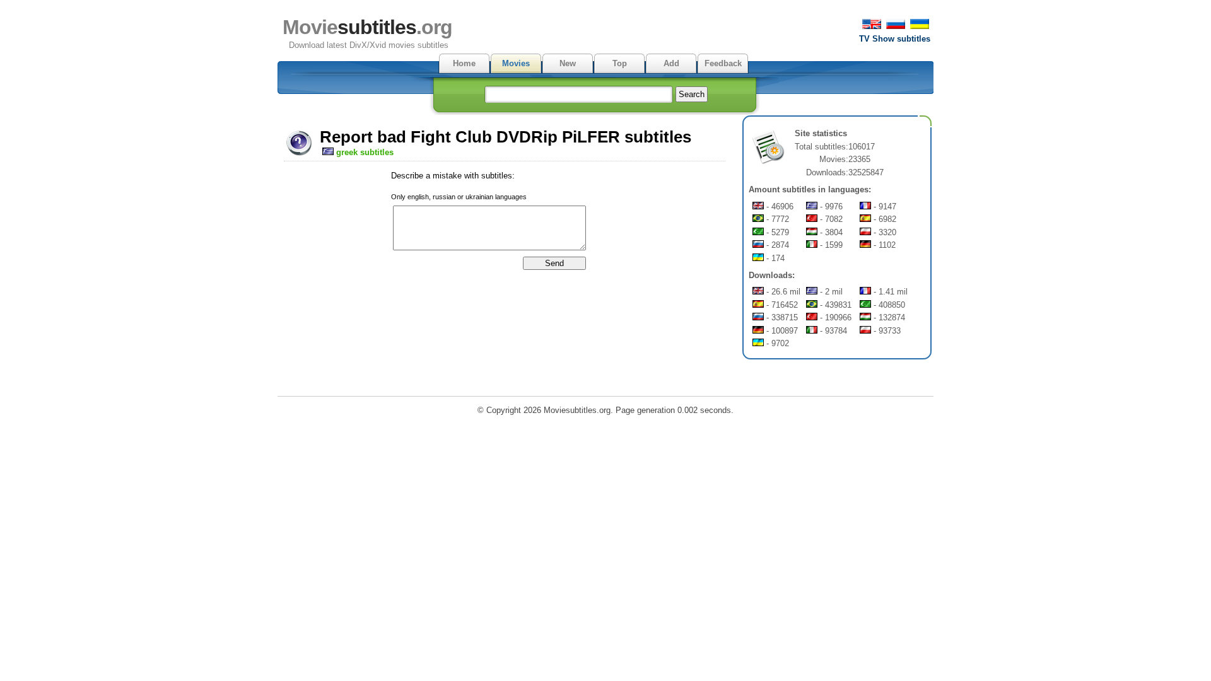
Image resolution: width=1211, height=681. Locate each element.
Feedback (723, 63)
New (567, 63)
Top (619, 63)
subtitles (367, 27)
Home (464, 63)
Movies (516, 63)
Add (671, 63)
